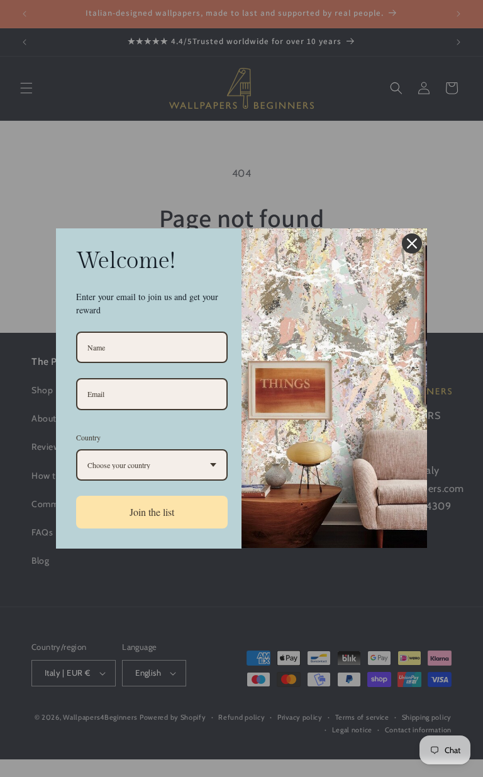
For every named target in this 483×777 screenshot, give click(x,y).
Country (88, 437)
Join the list (152, 511)
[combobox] (152, 465)
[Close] (412, 243)
